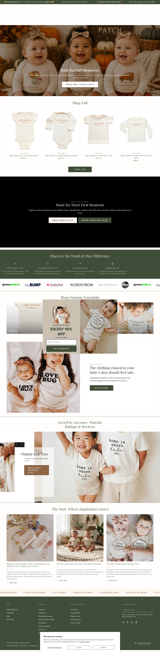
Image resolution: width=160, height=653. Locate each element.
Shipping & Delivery (46, 616)
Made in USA (75, 616)
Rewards (42, 609)
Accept (78, 647)
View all (80, 169)
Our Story (102, 388)
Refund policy (24, 645)
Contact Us (43, 629)
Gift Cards (10, 619)
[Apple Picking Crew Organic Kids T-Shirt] (99, 129)
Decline (103, 647)
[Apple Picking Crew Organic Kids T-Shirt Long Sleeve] (136, 129)
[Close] (114, 302)
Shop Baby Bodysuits (35, 472)
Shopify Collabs (44, 626)
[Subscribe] (152, 610)
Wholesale (42, 623)
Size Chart (42, 613)
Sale (8, 616)
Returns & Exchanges (46, 619)
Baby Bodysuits (12, 609)
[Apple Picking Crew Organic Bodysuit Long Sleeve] (61, 129)
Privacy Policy (85, 642)
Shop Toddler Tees (95, 220)
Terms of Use (75, 623)
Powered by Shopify (12, 645)
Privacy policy (34, 645)
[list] (80, 269)
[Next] (22, 444)
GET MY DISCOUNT (61, 349)
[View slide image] (10, 467)
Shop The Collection (80, 84)
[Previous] (17, 444)
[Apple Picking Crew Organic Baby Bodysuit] (24, 129)
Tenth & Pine (14, 643)
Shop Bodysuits (62, 220)
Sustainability (76, 613)
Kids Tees (10, 613)
